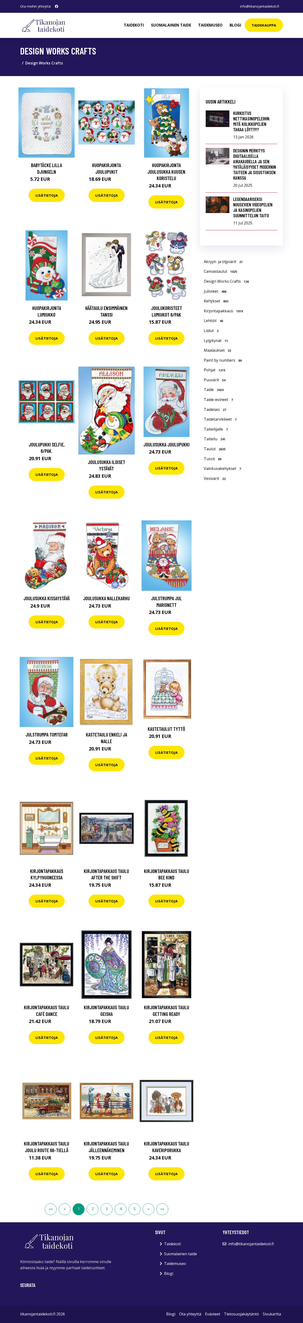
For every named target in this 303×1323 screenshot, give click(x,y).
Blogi (235, 25)
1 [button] (79, 1208)
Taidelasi (215, 409)
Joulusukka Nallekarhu (106, 598)
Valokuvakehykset (222, 468)
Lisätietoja (47, 195)
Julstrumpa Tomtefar (47, 734)
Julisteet (215, 291)
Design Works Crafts (226, 281)
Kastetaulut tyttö (166, 729)
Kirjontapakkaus (223, 311)
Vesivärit (215, 478)
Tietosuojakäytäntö (241, 1314)
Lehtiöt (213, 320)
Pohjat (214, 370)
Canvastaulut (220, 271)
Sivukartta (272, 1314)
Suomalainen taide (171, 25)
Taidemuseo (210, 25)
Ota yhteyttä (190, 1314)
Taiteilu (214, 438)
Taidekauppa (264, 25)
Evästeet (212, 1314)
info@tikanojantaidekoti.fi (259, 6)
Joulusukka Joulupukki (166, 444)
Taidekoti (134, 25)
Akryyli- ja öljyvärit (223, 261)
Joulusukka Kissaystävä (46, 598)
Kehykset (216, 301)
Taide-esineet (218, 399)
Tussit (212, 458)
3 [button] (107, 1208)
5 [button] (135, 1208)
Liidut (211, 330)
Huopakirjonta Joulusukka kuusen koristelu (166, 171)
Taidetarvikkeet (220, 419)
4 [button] (121, 1208)
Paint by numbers (223, 360)
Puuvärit (214, 379)
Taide (213, 389)
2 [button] (93, 1208)
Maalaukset (217, 350)
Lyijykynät (216, 340)
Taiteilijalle (216, 429)
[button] (148, 1209)
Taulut (214, 448)
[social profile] (56, 6)
